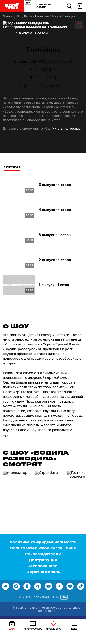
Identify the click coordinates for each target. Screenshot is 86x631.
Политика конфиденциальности (43, 542)
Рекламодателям (43, 554)
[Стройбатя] (49, 491)
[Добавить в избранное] (79, 25)
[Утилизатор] (17, 491)
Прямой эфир (43, 6)
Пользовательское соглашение (43, 548)
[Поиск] (69, 5)
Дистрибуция (43, 560)
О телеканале (43, 566)
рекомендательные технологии (59, 609)
